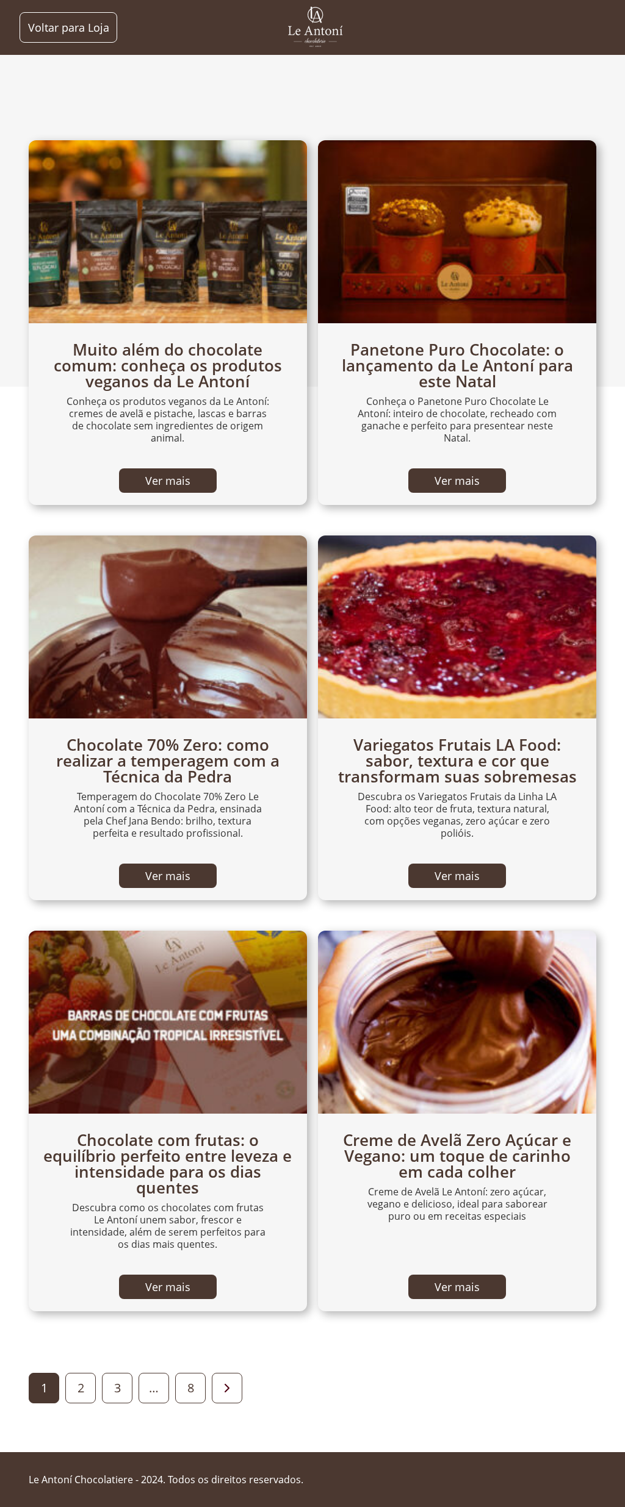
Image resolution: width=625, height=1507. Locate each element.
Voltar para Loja (68, 27)
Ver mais (167, 480)
